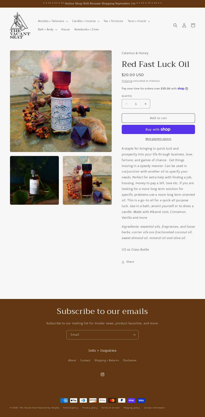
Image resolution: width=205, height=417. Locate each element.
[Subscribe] (134, 335)
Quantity (127, 95)
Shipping (127, 81)
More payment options (158, 139)
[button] (53, 21)
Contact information (154, 408)
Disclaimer (130, 360)
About (72, 360)
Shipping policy (132, 408)
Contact (85, 360)
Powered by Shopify (48, 408)
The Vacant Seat (28, 408)
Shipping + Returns (106, 360)
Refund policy (70, 408)
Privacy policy (90, 408)
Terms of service (110, 408)
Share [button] (130, 261)
